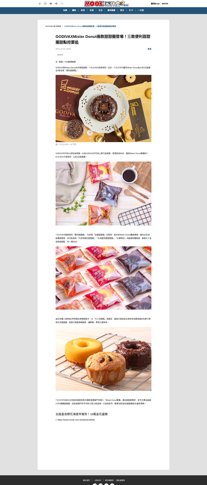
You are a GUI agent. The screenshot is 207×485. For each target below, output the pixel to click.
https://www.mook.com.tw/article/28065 (76, 420)
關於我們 (86, 480)
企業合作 (98, 480)
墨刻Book (155, 3)
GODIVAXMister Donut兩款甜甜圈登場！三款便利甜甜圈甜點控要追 (90, 26)
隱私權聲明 (120, 480)
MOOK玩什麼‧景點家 (53, 26)
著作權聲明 (109, 480)
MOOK (165, 3)
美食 (149, 49)
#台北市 (60, 55)
